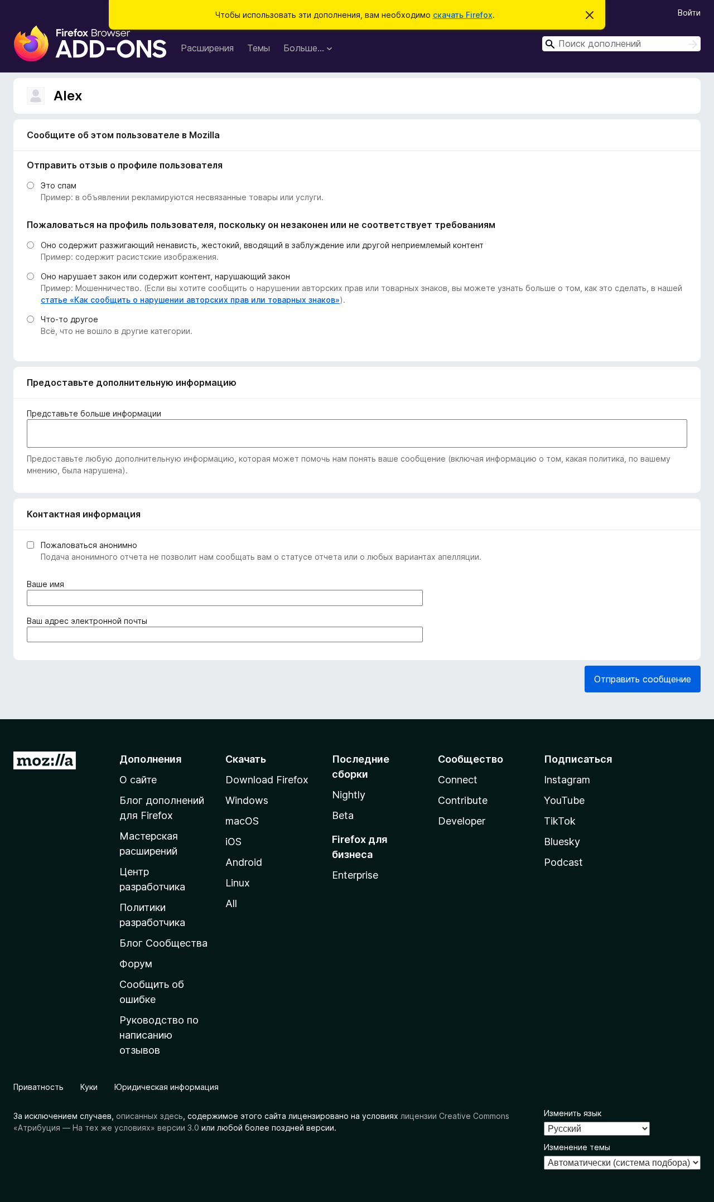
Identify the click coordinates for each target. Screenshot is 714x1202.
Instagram (567, 780)
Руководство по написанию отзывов (159, 1035)
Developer (461, 821)
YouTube (564, 800)
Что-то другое (69, 319)
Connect (457, 780)
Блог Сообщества (163, 943)
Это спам (58, 185)
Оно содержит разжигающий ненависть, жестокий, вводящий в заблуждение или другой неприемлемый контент (262, 245)
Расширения (207, 48)
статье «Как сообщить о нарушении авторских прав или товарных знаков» (190, 299)
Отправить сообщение (642, 679)
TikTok (560, 821)
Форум (135, 964)
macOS (242, 821)
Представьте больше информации (94, 413)
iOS (233, 841)
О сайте (138, 780)
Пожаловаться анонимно (89, 545)
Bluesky (562, 841)
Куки (89, 1087)
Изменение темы (577, 1147)
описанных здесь (149, 1116)
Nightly (348, 795)
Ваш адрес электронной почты (89, 621)
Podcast (563, 862)
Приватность (38, 1087)
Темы (258, 48)
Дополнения (150, 759)
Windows (246, 800)
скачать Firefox (463, 15)
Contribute (463, 800)
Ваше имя (48, 584)
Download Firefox (266, 780)
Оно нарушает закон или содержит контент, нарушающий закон (165, 276)
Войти (689, 12)
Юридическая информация (166, 1087)
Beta (343, 815)
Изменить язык (572, 1113)
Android (243, 862)
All (231, 903)
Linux (237, 883)
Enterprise (355, 875)
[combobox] (621, 43)
